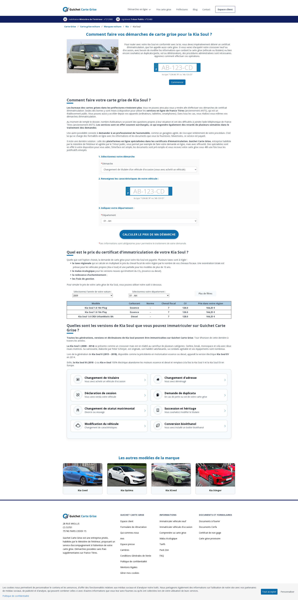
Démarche (107, 163)
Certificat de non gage (210, 532)
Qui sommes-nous (129, 532)
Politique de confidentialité (133, 561)
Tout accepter (269, 591)
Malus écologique (168, 538)
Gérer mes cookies (129, 572)
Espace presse (127, 544)
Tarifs (162, 544)
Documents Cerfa (208, 526)
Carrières (124, 549)
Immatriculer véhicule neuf (173, 521)
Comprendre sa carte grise (173, 532)
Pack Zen (164, 549)
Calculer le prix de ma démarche (149, 234)
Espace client (126, 521)
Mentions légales (128, 567)
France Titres (90, 552)
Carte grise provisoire (209, 538)
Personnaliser (287, 591)
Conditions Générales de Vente (135, 555)
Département (109, 215)
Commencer (177, 82)
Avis (122, 538)
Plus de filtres (205, 293)
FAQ (162, 555)
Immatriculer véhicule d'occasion (176, 526)
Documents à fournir (209, 521)
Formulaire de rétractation (133, 526)
